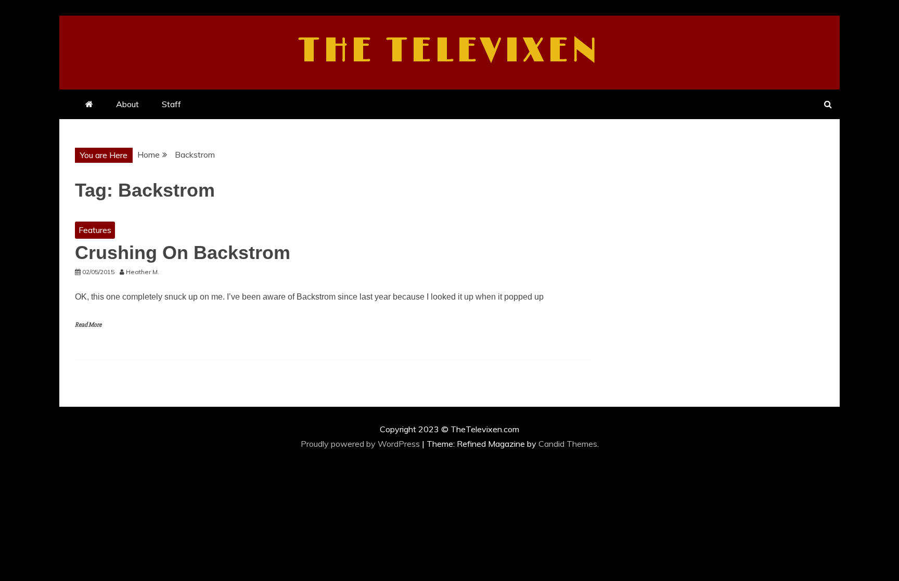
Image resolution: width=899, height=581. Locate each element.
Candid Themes (567, 443)
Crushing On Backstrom (182, 252)
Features (95, 230)
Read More (88, 325)
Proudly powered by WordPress (361, 443)
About (127, 104)
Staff (171, 104)
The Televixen (450, 51)
